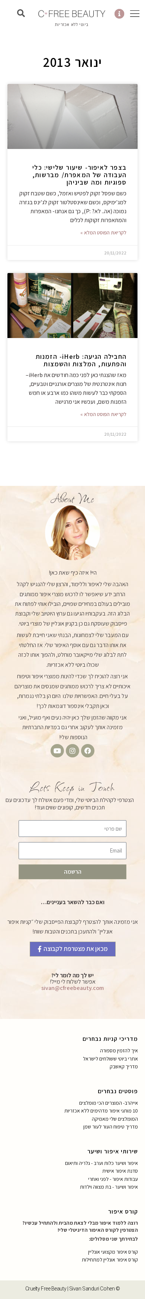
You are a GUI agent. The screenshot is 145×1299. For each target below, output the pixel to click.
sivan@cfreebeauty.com (72, 988)
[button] (21, 13)
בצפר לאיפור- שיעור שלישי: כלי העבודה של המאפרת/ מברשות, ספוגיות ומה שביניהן (79, 174)
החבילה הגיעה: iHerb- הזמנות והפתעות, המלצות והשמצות (81, 360)
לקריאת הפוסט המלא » (103, 232)
